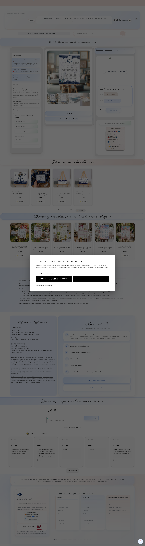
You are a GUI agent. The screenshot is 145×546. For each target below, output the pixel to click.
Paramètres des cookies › (44, 285)
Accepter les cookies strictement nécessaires (53, 279)
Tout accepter (91, 279)
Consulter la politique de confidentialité (45, 273)
